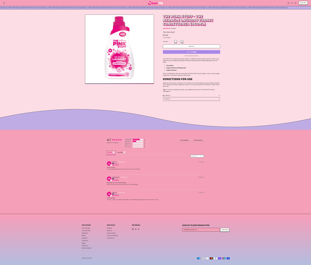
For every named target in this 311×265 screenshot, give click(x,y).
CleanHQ (89, 258)
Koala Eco (85, 246)
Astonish (84, 238)
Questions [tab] (120, 152)
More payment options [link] (191, 55)
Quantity (165, 41)
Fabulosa (85, 233)
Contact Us (110, 238)
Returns (109, 231)
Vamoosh (85, 241)
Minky (83, 235)
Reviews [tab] (110, 152)
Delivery (109, 228)
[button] (292, 3)
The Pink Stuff (169, 32)
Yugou (84, 243)
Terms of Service (112, 235)
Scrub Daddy (86, 228)
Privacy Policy (111, 233)
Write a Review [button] (198, 140)
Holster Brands (86, 248)
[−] (175, 41)
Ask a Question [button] (184, 140)
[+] (182, 41)
